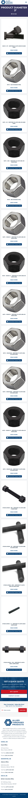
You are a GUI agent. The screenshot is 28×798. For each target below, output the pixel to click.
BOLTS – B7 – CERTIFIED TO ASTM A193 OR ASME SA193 (14, 46)
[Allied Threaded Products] (7, 2)
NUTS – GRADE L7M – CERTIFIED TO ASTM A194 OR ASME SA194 (14, 470)
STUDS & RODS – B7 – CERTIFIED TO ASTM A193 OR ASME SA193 (14, 547)
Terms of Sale (23, 794)
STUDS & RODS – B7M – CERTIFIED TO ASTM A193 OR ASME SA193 (14, 586)
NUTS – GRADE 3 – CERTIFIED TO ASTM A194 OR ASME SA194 (14, 237)
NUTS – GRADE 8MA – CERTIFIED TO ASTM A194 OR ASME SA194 (14, 392)
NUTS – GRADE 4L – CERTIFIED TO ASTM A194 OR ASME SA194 (14, 276)
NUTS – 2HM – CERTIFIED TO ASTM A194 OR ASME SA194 (14, 161)
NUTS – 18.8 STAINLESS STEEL (14, 84)
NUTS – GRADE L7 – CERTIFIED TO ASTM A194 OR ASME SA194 (14, 431)
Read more (14, 50)
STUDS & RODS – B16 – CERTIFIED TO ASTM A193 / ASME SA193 (14, 508)
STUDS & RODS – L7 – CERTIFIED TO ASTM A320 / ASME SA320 (14, 624)
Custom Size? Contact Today (15, 53)
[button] (26, 2)
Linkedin (14, 796)
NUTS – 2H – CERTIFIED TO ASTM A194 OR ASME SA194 (14, 123)
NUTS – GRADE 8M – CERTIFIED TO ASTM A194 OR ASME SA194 (14, 353)
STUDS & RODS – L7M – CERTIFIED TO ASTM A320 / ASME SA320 (14, 663)
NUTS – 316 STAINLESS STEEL (14, 199)
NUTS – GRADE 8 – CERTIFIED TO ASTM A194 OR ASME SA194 (14, 315)
